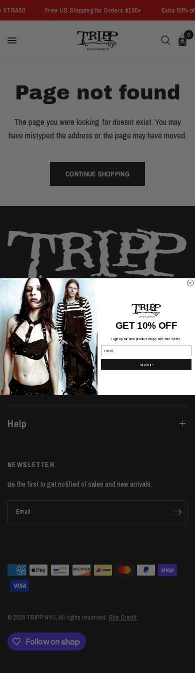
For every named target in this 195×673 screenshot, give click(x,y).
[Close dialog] (190, 283)
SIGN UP (146, 364)
